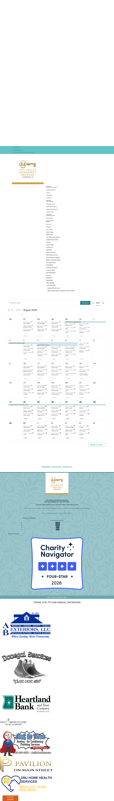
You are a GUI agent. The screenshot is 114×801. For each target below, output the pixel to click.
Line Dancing (82, 329)
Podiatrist (25, 394)
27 (24, 319)
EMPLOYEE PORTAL (13, 534)
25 (38, 401)
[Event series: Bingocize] (88, 331)
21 (80, 382)
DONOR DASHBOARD (29, 518)
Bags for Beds (54, 355)
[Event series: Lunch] (74, 331)
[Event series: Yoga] (32, 325)
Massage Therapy (27, 327)
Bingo (66, 329)
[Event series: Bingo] (74, 327)
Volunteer (48, 224)
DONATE (10, 797)
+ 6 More (53, 378)
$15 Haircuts (54, 371)
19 (52, 382)
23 (10, 401)
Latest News (49, 195)
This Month (18, 309)
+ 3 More (25, 359)
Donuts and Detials (69, 348)
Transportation (50, 212)
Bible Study (40, 327)
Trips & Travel (49, 218)
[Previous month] (9, 310)
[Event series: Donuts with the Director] (74, 347)
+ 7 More (39, 378)
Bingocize (81, 332)
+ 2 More (53, 336)
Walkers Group (40, 330)
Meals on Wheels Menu (52, 209)
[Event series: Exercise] (87, 324)
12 (52, 363)
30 (66, 319)
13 (66, 363)
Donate (48, 221)
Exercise (81, 325)
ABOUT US (49, 234)
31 (80, 319)
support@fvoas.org (17, 150)
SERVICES (49, 250)
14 (80, 363)
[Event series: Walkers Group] (46, 329)
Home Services (49, 201)
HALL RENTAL (49, 229)
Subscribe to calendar (96, 445)
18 (38, 382)
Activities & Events (50, 215)
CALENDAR (49, 265)
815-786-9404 (16, 147)
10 (24, 363)
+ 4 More (25, 336)
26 (52, 401)
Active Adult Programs (51, 206)
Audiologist (39, 355)
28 (38, 319)
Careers (48, 192)
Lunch (66, 332)
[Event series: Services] (46, 354)
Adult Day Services (50, 204)
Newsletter (49, 227)
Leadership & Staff (50, 190)
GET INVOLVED (50, 220)
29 (52, 319)
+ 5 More (81, 378)
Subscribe (46, 467)
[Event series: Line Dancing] (88, 327)
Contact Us (49, 198)
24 (24, 401)
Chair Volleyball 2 (55, 330)
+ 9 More (39, 336)
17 (24, 382)
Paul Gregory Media (62, 597)
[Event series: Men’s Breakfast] (45, 322)
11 (38, 363)
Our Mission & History (51, 187)
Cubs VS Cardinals (83, 374)
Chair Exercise (26, 330)
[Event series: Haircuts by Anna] (60, 370)
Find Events (85, 303)
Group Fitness (26, 323)
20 (66, 382)
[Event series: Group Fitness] (31, 322)
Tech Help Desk (69, 394)
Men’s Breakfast (41, 323)
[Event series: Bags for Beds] (60, 354)
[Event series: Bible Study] (46, 325)
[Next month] (12, 310)
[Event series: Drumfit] (60, 329)
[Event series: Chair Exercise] (32, 329)
